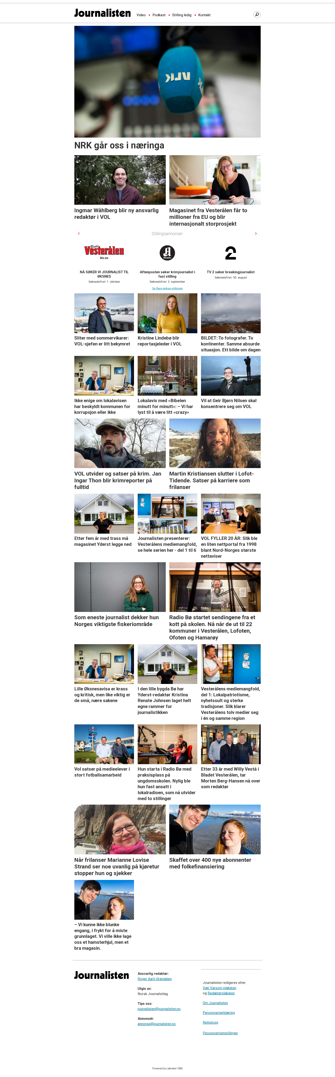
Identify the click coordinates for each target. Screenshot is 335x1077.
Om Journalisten (215, 1003)
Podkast (159, 15)
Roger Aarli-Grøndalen (155, 979)
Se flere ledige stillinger (167, 288)
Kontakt (204, 15)
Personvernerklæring (219, 1013)
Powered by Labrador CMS (167, 1068)
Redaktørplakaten (221, 993)
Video (141, 15)
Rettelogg (210, 1022)
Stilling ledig (181, 15)
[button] (78, 233)
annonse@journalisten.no (157, 1024)
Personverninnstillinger (220, 1033)
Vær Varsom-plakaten (219, 988)
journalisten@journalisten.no (159, 1009)
